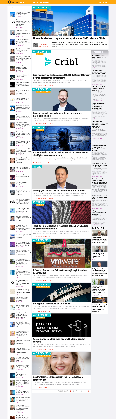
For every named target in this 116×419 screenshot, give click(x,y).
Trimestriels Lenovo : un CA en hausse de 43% (23, 175)
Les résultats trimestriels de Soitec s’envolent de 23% (23, 359)
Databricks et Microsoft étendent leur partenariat (23, 342)
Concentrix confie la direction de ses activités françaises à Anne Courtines (23, 160)
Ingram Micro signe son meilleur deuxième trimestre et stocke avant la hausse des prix (23, 252)
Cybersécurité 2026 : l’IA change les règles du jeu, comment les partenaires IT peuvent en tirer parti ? (99, 181)
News (35, 2)
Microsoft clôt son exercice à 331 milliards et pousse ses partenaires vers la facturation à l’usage (23, 262)
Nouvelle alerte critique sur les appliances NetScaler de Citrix (69, 38)
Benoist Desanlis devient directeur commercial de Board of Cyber (23, 399)
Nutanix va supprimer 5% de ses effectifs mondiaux (23, 236)
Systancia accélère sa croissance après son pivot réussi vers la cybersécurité (22, 333)
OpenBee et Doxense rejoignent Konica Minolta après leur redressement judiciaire (23, 218)
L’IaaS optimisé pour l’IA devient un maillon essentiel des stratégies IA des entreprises (60, 154)
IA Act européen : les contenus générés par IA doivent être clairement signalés (23, 282)
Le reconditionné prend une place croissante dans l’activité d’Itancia (22, 366)
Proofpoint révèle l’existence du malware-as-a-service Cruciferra (23, 391)
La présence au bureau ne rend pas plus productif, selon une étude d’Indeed (22, 315)
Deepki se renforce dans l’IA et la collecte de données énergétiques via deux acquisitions (23, 201)
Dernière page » (88, 391)
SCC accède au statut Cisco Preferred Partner (99, 56)
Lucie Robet (47, 236)
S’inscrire (101, 2)
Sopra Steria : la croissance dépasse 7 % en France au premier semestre (23, 192)
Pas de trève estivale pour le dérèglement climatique (22, 299)
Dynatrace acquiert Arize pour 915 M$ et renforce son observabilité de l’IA (23, 116)
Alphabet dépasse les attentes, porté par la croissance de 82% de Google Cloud (22, 383)
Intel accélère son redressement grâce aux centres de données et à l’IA (23, 324)
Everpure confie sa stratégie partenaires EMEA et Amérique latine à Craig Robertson (23, 227)
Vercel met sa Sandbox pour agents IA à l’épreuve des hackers (59, 340)
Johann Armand (48, 162)
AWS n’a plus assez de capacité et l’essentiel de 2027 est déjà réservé (23, 243)
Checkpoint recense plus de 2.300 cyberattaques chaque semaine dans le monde (23, 134)
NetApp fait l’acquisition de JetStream (52, 303)
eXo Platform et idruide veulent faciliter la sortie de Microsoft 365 (58, 378)
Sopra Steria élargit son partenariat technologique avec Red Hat (99, 165)
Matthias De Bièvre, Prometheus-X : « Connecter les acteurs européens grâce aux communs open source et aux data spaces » (99, 290)
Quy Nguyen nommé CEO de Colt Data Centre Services (59, 190)
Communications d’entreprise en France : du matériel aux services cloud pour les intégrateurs (100, 124)
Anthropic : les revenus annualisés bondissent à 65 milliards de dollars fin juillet (23, 108)
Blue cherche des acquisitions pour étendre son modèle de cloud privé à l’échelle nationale (99, 240)
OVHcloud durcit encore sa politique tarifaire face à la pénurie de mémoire (23, 142)
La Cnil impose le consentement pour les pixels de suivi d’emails (99, 72)
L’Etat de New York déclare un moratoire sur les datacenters (100, 88)
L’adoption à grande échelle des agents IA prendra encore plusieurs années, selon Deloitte (23, 125)
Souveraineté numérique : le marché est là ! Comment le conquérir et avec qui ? (99, 148)
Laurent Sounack (44, 46)
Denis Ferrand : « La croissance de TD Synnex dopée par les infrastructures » (99, 255)
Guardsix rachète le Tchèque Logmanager (22, 183)
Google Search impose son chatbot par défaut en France (22, 306)
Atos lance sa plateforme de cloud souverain (22, 374)
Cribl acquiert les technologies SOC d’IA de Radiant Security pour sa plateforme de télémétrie (62, 76)
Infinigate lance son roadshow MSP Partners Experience (99, 212)
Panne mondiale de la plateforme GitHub (22, 98)
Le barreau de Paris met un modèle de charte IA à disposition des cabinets (23, 291)
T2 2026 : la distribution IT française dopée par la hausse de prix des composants (60, 227)
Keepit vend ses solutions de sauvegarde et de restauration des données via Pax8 (23, 350)
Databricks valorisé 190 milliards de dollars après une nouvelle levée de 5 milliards (23, 151)
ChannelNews (16, 2)
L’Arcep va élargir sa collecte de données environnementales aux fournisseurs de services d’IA (23, 272)
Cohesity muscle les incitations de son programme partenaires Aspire (57, 114)
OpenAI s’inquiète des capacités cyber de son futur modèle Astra (22, 210)
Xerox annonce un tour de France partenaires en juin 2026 (99, 197)
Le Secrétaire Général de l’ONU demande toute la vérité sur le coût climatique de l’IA (99, 105)
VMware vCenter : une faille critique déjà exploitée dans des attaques (60, 271)
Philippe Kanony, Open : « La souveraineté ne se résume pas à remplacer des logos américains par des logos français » (99, 272)
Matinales (44, 2)
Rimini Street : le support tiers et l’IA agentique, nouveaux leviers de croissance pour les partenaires (99, 308)
